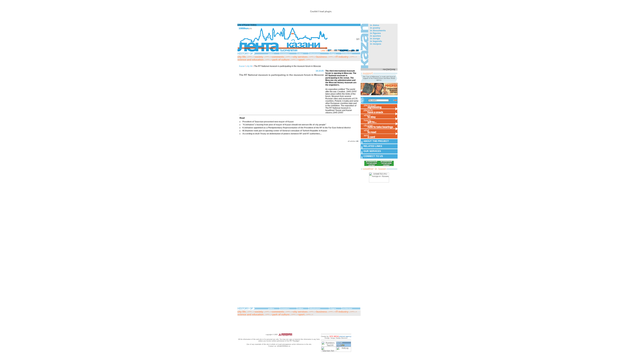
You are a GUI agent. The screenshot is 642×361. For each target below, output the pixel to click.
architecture (347, 53)
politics (271, 53)
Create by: (336, 336)
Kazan (242, 66)
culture (300, 53)
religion (333, 53)
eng (393, 69)
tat (389, 69)
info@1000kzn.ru (283, 346)
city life (241, 56)
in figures (375, 33)
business (321, 56)
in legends (376, 41)
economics (284, 53)
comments (278, 56)
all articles (352, 141)
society (259, 56)
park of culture (280, 59)
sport (301, 59)
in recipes (375, 43)
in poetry (375, 27)
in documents (378, 30)
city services (300, 56)
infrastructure (314, 53)
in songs (375, 38)
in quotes (375, 35)
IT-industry (342, 56)
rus (384, 69)
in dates (374, 25)
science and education (250, 59)
